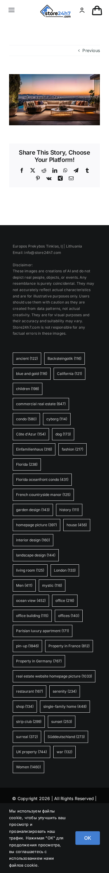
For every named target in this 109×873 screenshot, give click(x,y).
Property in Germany (39, 661)
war (64, 752)
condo (26, 419)
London (65, 570)
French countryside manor (43, 494)
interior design (33, 540)
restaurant (29, 691)
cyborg (56, 419)
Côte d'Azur (31, 434)
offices (68, 615)
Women (28, 767)
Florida (27, 464)
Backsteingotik (64, 358)
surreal (27, 736)
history (69, 509)
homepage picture (36, 525)
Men (24, 585)
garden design (33, 509)
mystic (52, 585)
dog (63, 434)
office (64, 600)
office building (32, 615)
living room (30, 570)
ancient (27, 358)
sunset (61, 721)
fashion (72, 449)
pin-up (27, 646)
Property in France (69, 646)
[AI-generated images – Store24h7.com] (55, 6)
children (27, 388)
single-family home (65, 706)
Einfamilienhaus (34, 449)
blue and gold (31, 373)
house (77, 525)
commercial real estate (41, 404)
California (69, 373)
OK (87, 838)
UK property (31, 752)
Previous (91, 50)
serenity (65, 691)
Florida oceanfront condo (42, 479)
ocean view (31, 600)
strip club (28, 721)
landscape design (35, 555)
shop (25, 706)
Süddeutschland (66, 736)
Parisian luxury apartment (42, 630)
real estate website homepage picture (54, 676)
